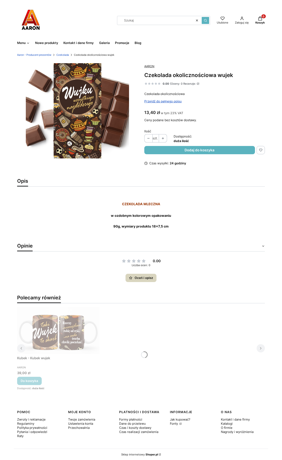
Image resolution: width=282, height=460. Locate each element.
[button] (205, 20)
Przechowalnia (79, 428)
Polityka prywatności (32, 428)
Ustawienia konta (80, 424)
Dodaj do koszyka (199, 150)
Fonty (174, 424)
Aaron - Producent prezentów (34, 54)
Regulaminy (25, 424)
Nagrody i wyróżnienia (237, 432)
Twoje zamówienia (81, 419)
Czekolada (62, 54)
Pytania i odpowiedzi (32, 432)
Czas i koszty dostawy (135, 428)
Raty (20, 436)
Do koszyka (29, 381)
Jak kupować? (180, 419)
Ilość (147, 131)
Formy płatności (130, 419)
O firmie (226, 428)
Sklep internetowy (139, 454)
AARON (149, 66)
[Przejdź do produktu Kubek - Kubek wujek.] (58, 330)
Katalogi (227, 424)
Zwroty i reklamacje (31, 419)
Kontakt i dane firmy (235, 419)
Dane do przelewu (132, 424)
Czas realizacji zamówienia (138, 432)
